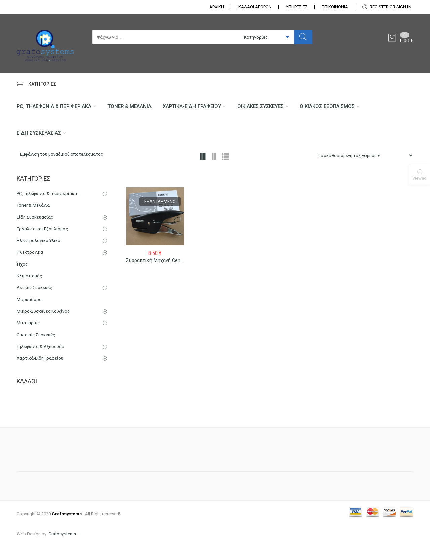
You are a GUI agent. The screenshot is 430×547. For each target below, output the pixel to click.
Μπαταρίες (28, 322)
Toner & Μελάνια (130, 106)
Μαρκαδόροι (30, 299)
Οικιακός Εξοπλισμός (327, 106)
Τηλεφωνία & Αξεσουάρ (40, 346)
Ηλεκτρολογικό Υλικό (38, 240)
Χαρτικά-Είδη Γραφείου (192, 106)
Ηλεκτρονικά (30, 252)
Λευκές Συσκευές (34, 287)
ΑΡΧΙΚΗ (216, 6)
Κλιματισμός (29, 275)
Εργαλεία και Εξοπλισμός (42, 228)
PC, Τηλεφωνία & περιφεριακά (54, 106)
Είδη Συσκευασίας (39, 133)
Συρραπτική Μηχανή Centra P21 (161, 260)
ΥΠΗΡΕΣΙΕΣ (297, 6)
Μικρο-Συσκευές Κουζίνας (43, 311)
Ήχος (22, 264)
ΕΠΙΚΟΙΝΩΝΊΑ (335, 6)
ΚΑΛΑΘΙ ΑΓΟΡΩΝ (255, 6)
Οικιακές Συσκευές (260, 106)
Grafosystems (62, 533)
